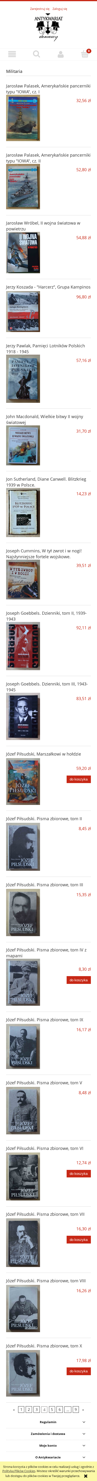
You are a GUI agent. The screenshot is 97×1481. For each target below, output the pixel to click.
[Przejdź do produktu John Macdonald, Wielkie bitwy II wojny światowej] (23, 445)
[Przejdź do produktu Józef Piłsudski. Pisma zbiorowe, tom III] (23, 912)
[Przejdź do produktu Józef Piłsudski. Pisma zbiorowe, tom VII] (23, 1242)
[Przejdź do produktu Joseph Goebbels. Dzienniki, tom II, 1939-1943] (23, 646)
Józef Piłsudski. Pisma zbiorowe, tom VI (44, 1148)
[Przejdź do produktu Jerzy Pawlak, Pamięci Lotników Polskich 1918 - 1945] (23, 379)
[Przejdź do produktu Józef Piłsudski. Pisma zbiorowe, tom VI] (23, 1176)
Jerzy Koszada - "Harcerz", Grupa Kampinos (48, 287)
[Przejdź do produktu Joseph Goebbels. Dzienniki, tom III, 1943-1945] (23, 716)
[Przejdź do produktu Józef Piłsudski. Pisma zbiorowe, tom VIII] (23, 1308)
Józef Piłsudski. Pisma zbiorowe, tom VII (45, 1214)
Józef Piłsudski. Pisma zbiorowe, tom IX (44, 1019)
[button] (12, 54)
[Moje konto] (60, 54)
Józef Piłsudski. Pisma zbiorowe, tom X (44, 1346)
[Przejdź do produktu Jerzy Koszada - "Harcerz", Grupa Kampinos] (23, 311)
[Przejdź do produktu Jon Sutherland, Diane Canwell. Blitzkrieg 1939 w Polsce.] (23, 512)
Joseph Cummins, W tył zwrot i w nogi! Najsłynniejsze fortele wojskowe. (44, 553)
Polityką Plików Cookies (18, 1471)
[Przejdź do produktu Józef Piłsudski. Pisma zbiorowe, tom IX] (23, 1046)
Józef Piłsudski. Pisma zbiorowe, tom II (44, 818)
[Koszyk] (85, 54)
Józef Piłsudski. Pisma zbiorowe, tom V (44, 1082)
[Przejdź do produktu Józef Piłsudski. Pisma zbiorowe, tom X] (23, 1373)
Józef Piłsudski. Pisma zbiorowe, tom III (44, 884)
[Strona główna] (48, 27)
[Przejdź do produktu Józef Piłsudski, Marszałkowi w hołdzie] (23, 781)
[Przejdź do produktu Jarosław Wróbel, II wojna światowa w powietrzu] (23, 252)
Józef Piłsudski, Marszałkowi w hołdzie (43, 754)
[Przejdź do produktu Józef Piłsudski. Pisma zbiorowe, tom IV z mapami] (23, 982)
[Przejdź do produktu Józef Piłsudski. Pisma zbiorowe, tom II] (23, 847)
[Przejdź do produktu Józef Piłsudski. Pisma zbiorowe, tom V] (23, 1111)
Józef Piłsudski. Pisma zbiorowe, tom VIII (46, 1280)
